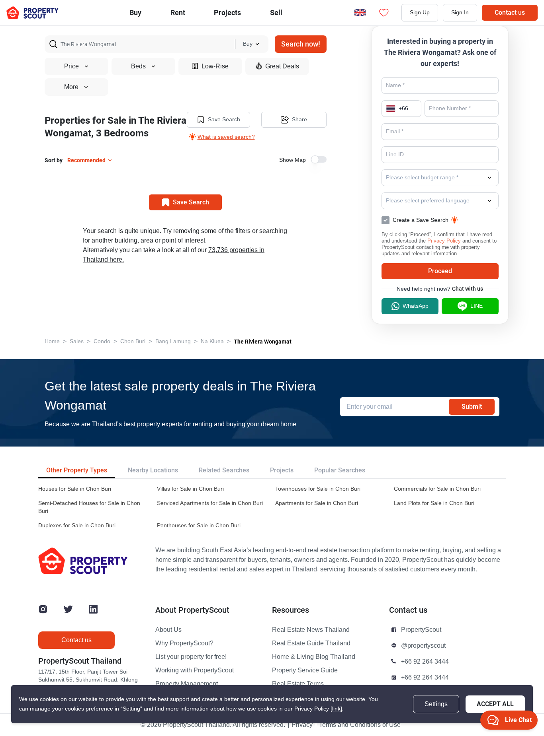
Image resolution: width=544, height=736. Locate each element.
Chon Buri (132, 341)
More (71, 87)
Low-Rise (215, 66)
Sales (77, 341)
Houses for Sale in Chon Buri (74, 488)
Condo (102, 341)
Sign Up (420, 12)
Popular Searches (339, 470)
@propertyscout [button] (423, 646)
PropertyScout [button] (421, 630)
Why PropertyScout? (184, 643)
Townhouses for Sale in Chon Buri (317, 488)
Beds (138, 66)
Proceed (440, 271)
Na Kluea (212, 341)
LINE (476, 306)
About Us (168, 630)
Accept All (495, 704)
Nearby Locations (153, 470)
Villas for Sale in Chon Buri (190, 488)
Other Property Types (76, 470)
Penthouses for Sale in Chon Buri (199, 525)
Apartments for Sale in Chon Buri (316, 503)
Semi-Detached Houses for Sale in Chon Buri (89, 507)
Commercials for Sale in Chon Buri (437, 488)
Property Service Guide (305, 670)
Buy (135, 12)
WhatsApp (416, 306)
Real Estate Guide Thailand (311, 643)
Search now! (300, 44)
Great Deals (282, 66)
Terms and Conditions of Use (360, 725)
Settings (436, 704)
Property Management (186, 684)
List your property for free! (191, 657)
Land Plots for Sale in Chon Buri (434, 503)
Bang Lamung (173, 341)
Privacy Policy (444, 240)
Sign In (460, 12)
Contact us (510, 12)
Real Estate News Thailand (311, 630)
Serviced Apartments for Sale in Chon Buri (210, 503)
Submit (472, 406)
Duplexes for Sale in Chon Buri (76, 525)
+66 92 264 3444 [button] (425, 662)
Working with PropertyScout (194, 670)
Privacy (302, 725)
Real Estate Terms (298, 684)
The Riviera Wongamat (263, 341)
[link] (336, 708)
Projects (282, 470)
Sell (276, 12)
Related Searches (224, 470)
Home (52, 341)
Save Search (224, 119)
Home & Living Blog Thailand (313, 657)
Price (71, 66)
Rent (177, 12)
